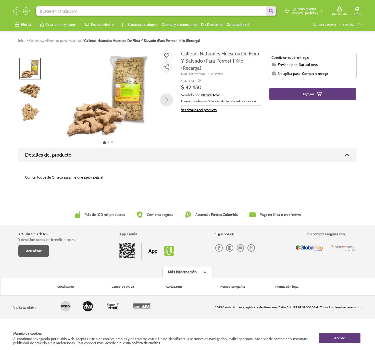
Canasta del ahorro (142, 24)
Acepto (339, 338)
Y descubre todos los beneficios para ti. (48, 240)
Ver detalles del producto (199, 110)
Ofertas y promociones (179, 24)
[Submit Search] (271, 11)
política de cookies (146, 343)
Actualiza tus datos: (33, 234)
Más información (182, 272)
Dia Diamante (211, 24)
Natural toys (210, 95)
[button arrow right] (166, 100)
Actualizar (33, 251)
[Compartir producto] (166, 67)
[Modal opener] (198, 81)
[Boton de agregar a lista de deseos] (167, 55)
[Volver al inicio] (21, 11)
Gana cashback (238, 24)
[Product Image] (108, 94)
